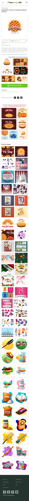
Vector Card (11, 42)
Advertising (18, 479)
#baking (13, 91)
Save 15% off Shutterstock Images (18, 57)
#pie (8, 91)
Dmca (4, 484)
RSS (16, 484)
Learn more (21, 52)
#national (4, 91)
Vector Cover (18, 42)
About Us (5, 479)
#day (17, 91)
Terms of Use (18, 482)
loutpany (12, 40)
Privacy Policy (6, 482)
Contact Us (5, 487)
